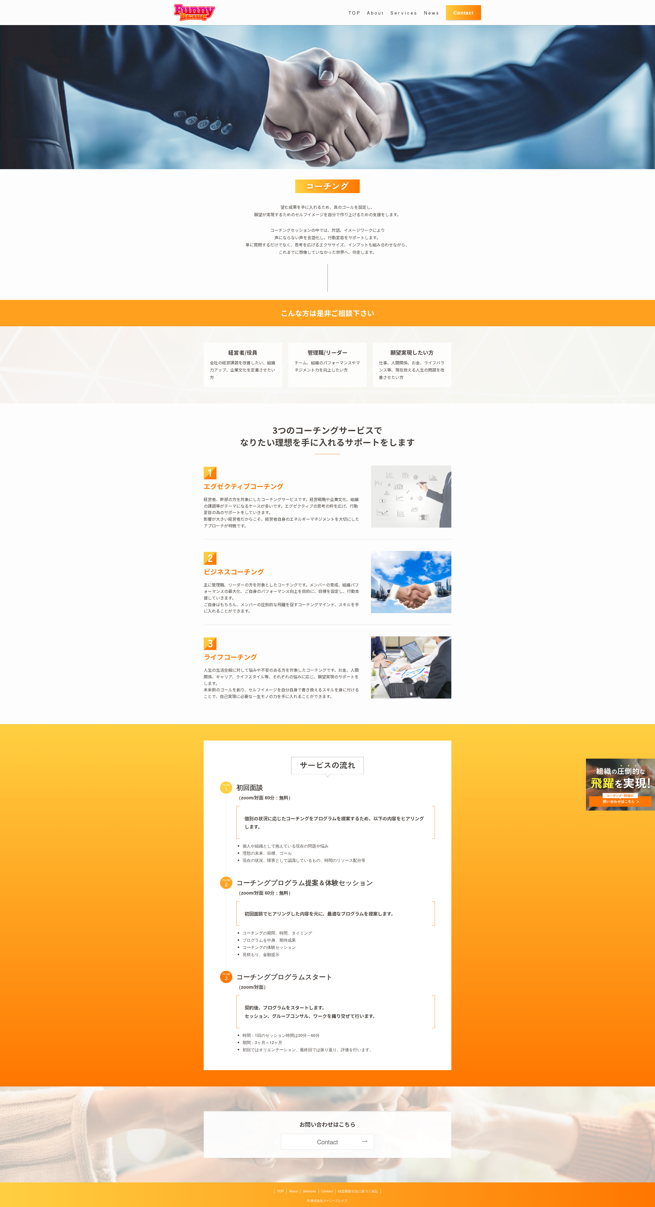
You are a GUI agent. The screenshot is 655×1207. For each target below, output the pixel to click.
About (293, 1191)
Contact (327, 1191)
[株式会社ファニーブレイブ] (194, 12)
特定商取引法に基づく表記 (358, 1191)
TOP (280, 1191)
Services (309, 1191)
